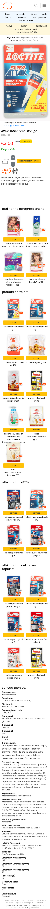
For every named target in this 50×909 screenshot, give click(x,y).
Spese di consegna (24, 903)
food (7, 14)
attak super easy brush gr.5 (37, 328)
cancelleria (41, 25)
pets (44, 14)
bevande (20, 14)
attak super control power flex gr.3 (14, 518)
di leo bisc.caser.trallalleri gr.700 (36, 436)
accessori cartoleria (28, 29)
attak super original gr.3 (14, 554)
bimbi (34, 14)
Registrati (11, 37)
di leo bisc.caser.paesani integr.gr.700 (13, 472)
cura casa (22, 17)
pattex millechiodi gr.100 (36, 399)
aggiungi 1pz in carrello (28, 161)
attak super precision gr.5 (14, 328)
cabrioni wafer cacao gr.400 (14, 363)
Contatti (39, 903)
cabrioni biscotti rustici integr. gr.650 (13, 399)
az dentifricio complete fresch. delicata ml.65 (37, 245)
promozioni (16, 40)
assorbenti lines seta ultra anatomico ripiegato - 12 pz (13, 282)
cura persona (40, 17)
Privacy (31, 900)
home (9, 25)
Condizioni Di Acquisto (14, 900)
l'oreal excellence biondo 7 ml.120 (37, 280)
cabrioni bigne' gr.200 (37, 362)
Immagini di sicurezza (15, 125)
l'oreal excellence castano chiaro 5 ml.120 (13, 245)
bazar (8, 17)
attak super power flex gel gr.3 (36, 554)
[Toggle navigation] (36, 5)
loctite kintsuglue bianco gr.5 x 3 (14, 676)
